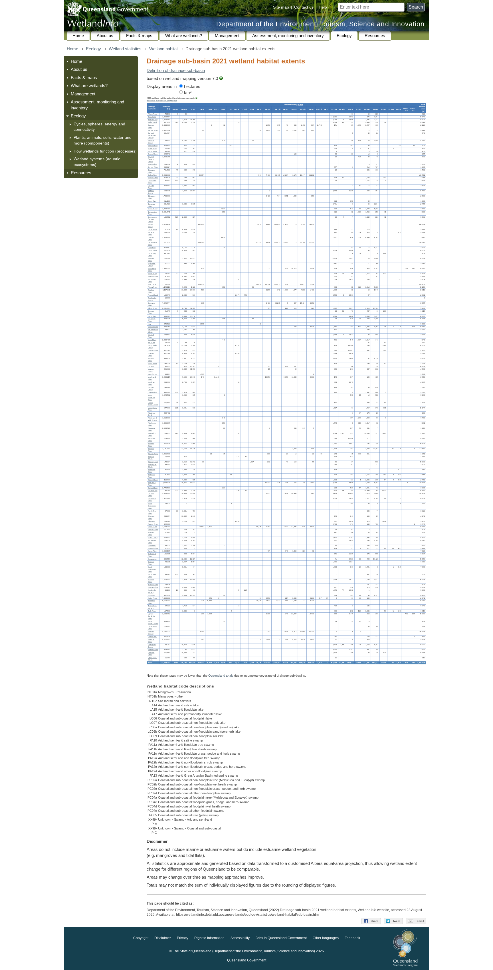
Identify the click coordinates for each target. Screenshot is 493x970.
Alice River (152, 117)
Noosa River (152, 491)
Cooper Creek (151, 225)
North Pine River (152, 512)
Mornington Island (152, 466)
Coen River (152, 201)
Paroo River (152, 527)
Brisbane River (151, 171)
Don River (152, 248)
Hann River (152, 316)
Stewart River (153, 587)
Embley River (153, 277)
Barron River (152, 146)
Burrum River (153, 178)
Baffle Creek (152, 123)
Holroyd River (151, 336)
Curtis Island (152, 230)
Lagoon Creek (151, 370)
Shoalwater (152, 559)
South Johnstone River (152, 569)
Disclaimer (162, 938)
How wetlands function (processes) (105, 151)
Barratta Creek (151, 142)
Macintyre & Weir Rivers (152, 419)
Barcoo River (153, 130)
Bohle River (152, 152)
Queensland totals (220, 675)
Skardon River (151, 563)
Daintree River (151, 233)
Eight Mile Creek (151, 264)
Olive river (152, 521)
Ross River (152, 546)
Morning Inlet (153, 462)
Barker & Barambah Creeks (152, 135)
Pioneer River (151, 534)
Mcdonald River (151, 440)
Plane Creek (152, 538)
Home (78, 35)
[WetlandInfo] (92, 24)
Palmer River (153, 524)
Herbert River (153, 327)
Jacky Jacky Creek (152, 346)
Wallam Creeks (151, 633)
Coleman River (151, 205)
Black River (152, 149)
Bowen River (153, 154)
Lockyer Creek (151, 388)
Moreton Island (151, 458)
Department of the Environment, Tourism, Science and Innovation (320, 24)
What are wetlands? (183, 35)
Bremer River (153, 167)
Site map (281, 7)
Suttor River (152, 598)
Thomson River (151, 602)
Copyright (140, 938)
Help (323, 7)
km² (187, 92)
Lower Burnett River (153, 404)
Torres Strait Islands (152, 607)
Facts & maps (139, 35)
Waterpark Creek (152, 646)
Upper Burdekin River (151, 616)
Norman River (151, 494)
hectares (191, 86)
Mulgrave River (151, 476)
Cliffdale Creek (151, 192)
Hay (149, 324)
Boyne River (152, 164)
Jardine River (153, 351)
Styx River (152, 595)
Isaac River (152, 340)
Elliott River (152, 274)
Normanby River (152, 500)
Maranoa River (151, 429)
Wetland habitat (163, 49)
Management (227, 35)
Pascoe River (153, 530)
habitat (300, 105)
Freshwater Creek (152, 299)
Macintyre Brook (151, 414)
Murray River (153, 480)
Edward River (151, 259)
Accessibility (240, 938)
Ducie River (152, 251)
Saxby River (152, 551)
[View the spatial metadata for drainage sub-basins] (196, 98)
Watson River (153, 650)
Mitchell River (151, 450)
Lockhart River (151, 383)
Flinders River (151, 291)
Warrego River (151, 641)
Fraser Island (153, 295)
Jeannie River (151, 354)
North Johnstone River (152, 506)
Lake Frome (152, 374)
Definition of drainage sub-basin (176, 70)
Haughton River (151, 320)
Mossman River (151, 471)
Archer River (152, 120)
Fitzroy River (152, 287)
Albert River (152, 114)
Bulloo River (152, 175)
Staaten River (151, 581)
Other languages (326, 938)
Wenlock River (151, 654)
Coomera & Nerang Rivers (152, 219)
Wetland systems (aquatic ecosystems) (97, 162)
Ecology (344, 35)
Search (416, 7)
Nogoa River (152, 488)
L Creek (151, 366)
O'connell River (151, 517)
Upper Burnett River (153, 622)
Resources (375, 35)
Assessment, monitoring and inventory (288, 35)
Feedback (352, 938)
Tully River (152, 611)
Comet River (152, 209)
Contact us (304, 7)
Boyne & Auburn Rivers (151, 159)
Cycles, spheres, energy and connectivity (99, 127)
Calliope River (151, 187)
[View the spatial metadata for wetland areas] (221, 78)
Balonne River (151, 126)
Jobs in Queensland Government (281, 938)
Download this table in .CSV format (162, 101)
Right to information (209, 938)
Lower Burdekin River (151, 397)
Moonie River (153, 454)
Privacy (182, 938)
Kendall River (151, 360)
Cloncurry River (151, 197)
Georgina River (151, 304)
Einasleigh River (152, 270)
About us (105, 35)
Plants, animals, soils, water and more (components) (103, 140)
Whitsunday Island (152, 659)
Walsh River (152, 637)
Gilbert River (152, 308)
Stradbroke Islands (152, 591)
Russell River (153, 548)
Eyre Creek (152, 285)
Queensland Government (246, 960)
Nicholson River (152, 484)
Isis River (151, 343)
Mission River (151, 445)
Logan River (152, 393)
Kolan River (152, 364)
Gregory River (151, 312)
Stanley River (153, 585)
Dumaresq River (152, 254)
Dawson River (151, 239)
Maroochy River (151, 434)
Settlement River (152, 555)
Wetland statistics (125, 49)
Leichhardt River (152, 378)
